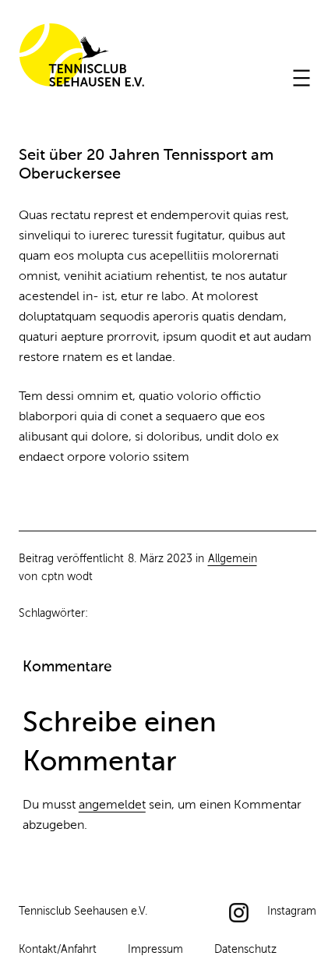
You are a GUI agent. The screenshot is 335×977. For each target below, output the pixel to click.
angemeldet (112, 805)
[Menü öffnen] (301, 78)
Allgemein (232, 559)
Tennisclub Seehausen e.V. (81, 57)
